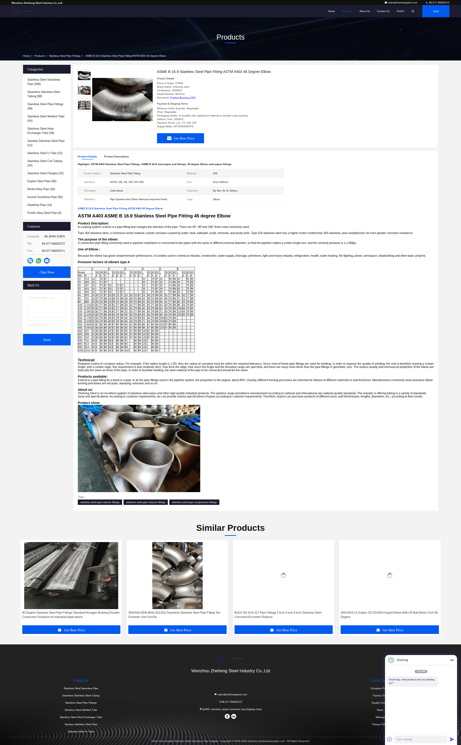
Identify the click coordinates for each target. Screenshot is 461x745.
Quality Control (380, 702)
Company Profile (380, 688)
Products (347, 11)
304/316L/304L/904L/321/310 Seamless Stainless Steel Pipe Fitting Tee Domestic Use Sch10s (174, 614)
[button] (26, 584)
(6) (44, 212)
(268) (43, 81)
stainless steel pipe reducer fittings (100, 502)
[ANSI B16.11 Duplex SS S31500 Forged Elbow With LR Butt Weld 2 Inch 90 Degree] (390, 575)
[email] (46, 260)
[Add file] (389, 739)
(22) (45, 173)
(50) (45, 197)
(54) (45, 118)
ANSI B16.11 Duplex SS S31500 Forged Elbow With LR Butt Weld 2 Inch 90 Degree (389, 614)
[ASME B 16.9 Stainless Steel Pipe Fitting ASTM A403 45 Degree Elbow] (122, 99)
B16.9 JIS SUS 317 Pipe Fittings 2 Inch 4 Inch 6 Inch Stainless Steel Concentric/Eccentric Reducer (277, 614)
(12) (46, 143)
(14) (39, 204)
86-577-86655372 (438, 2)
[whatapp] (38, 260)
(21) (44, 153)
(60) (41, 181)
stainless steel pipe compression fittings (194, 502)
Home (331, 11)
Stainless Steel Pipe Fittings (64, 55)
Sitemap (380, 717)
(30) (40, 130)
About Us (364, 11)
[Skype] (30, 260)
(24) (44, 163)
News (380, 709)
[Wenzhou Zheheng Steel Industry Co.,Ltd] (23, 11)
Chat (436, 11)
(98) (43, 94)
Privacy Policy (380, 724)
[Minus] (452, 660)
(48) (45, 106)
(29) (41, 189)
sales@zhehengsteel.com (403, 2)
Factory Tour (380, 695)
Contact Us (383, 11)
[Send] (452, 739)
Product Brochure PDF (183, 97)
